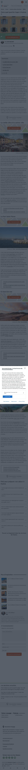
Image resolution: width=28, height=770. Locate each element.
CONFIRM (7, 396)
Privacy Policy (22, 401)
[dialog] (14, 385)
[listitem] (14, 393)
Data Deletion (6, 401)
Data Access (14, 401)
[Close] (25, 368)
